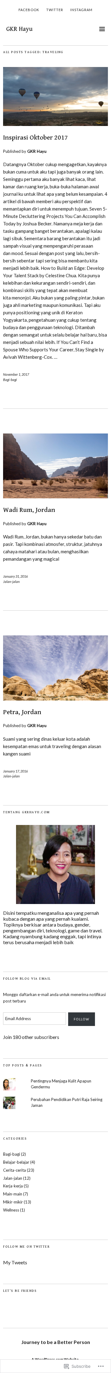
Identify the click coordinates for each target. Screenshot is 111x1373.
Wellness (11, 1210)
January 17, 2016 (15, 771)
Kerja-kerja (13, 1185)
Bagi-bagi (10, 380)
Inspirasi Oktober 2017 (35, 137)
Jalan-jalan (11, 582)
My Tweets (15, 1262)
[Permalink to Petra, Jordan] (55, 698)
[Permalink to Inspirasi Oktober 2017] (55, 124)
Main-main (12, 1193)
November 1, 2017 (16, 374)
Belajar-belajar (16, 1162)
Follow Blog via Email (27, 979)
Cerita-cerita (14, 1170)
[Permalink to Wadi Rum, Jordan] (55, 496)
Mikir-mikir (13, 1201)
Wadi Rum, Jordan (29, 510)
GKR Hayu (19, 29)
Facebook (28, 10)
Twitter (54, 10)
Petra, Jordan (22, 712)
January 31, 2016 (15, 576)
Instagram (81, 10)
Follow (81, 1019)
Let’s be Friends (20, 1291)
